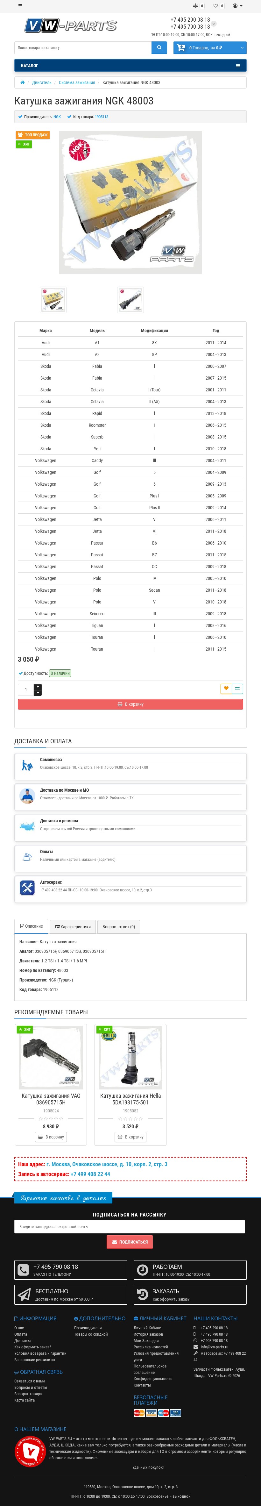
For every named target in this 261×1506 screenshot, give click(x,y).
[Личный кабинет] (238, 6)
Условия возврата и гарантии (40, 1353)
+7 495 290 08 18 (190, 19)
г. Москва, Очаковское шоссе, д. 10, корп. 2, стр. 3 (106, 1164)
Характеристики (75, 926)
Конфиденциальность (153, 1378)
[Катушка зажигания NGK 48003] (130, 202)
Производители (88, 1327)
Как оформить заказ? (32, 1347)
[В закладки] (226, 689)
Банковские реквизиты (34, 1359)
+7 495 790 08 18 (190, 26)
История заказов (148, 1334)
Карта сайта (24, 1400)
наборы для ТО (151, 1451)
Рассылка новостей (151, 1347)
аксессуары (124, 1451)
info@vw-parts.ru (214, 1347)
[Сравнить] (237, 689)
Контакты (142, 1385)
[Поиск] (159, 47)
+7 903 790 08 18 (214, 1340)
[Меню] (20, 6)
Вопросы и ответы (30, 1387)
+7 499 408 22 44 (90, 1174)
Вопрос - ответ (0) (118, 926)
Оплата (20, 1334)
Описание (34, 926)
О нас (19, 1327)
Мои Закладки (146, 1340)
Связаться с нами (29, 1381)
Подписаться (133, 1242)
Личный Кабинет (148, 1327)
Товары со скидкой (91, 1334)
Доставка (22, 1340)
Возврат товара (28, 1393)
